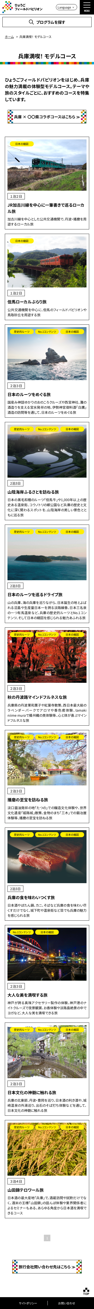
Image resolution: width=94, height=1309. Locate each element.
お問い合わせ (66, 1303)
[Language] (66, 7)
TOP (86, 1294)
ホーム (9, 36)
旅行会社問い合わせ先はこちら (45, 1267)
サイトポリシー (28, 1303)
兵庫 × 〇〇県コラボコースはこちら (44, 117)
